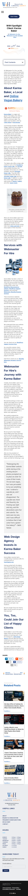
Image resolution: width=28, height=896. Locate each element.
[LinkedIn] (14, 893)
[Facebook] (9, 893)
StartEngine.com (9, 562)
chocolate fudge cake (10, 176)
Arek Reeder (16, 122)
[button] (22, 62)
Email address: (7, 863)
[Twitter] (13, 893)
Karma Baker (7, 114)
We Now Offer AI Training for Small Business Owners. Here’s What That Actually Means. (14, 705)
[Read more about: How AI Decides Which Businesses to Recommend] (14, 770)
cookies (19, 181)
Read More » (7, 711)
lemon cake (7, 178)
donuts (15, 181)
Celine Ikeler (7, 122)
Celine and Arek (14, 226)
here (15, 344)
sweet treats (13, 183)
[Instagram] (11, 893)
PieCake (20, 166)
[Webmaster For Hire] (14, 5)
